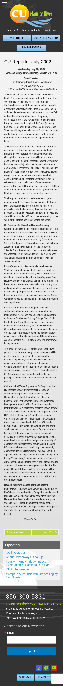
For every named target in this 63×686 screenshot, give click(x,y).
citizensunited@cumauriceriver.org (34, 603)
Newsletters (47, 677)
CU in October (15, 552)
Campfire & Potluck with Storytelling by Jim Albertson (32, 575)
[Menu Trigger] (4, 4)
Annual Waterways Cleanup (24, 557)
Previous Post (16, 532)
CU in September (17, 569)
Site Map (25, 677)
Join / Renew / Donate (47, 38)
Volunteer (17, 38)
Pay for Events (31, 47)
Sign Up (31, 651)
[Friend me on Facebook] (46, 668)
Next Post (49, 532)
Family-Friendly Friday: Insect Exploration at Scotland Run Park (28, 563)
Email (10, 632)
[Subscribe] (54, 668)
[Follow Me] (39, 668)
